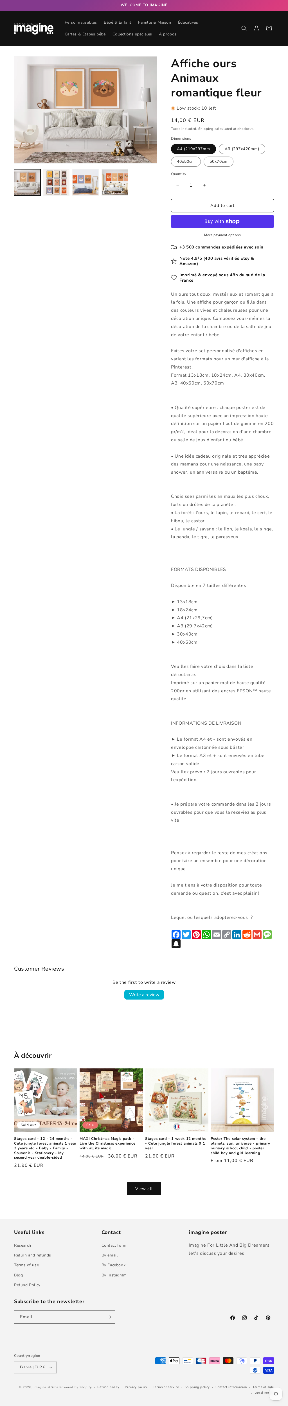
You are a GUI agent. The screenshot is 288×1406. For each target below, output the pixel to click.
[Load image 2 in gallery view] (56, 182)
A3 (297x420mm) (242, 149)
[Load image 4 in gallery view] (115, 182)
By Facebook (114, 1265)
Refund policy (108, 1387)
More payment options (222, 235)
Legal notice (264, 1393)
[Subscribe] (109, 1317)
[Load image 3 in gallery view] (85, 182)
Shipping (205, 128)
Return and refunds (32, 1255)
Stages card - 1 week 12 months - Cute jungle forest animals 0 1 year (175, 1143)
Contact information (231, 1387)
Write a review (144, 995)
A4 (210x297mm (193, 149)
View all (144, 1189)
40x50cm (186, 161)
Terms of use (26, 1265)
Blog (18, 1275)
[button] (244, 28)
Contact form (114, 1245)
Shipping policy (197, 1387)
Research (22, 1245)
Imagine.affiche (45, 1387)
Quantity (178, 174)
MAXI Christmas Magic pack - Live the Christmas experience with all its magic (107, 1143)
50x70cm (219, 161)
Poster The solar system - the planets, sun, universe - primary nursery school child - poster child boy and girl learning (240, 1146)
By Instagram (114, 1275)
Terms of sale (263, 1387)
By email (110, 1255)
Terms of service (166, 1387)
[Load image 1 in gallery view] (27, 182)
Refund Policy (27, 1285)
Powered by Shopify (75, 1387)
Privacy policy (136, 1387)
